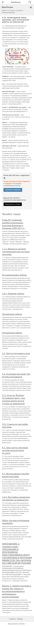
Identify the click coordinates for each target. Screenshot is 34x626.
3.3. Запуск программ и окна (16, 353)
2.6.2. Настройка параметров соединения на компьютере (16, 498)
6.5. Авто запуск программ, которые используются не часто (15, 450)
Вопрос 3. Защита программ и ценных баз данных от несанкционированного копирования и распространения (16, 591)
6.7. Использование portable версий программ (15, 475)
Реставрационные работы (14, 274)
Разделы (20, 619)
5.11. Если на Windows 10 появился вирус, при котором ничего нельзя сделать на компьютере (13, 399)
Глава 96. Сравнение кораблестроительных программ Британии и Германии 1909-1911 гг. (13, 223)
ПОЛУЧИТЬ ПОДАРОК (12, 190)
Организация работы (12, 314)
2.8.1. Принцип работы (13, 293)
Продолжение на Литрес (13, 204)
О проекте (12, 619)
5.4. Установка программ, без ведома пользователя (16, 375)
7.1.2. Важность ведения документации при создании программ (16, 251)
